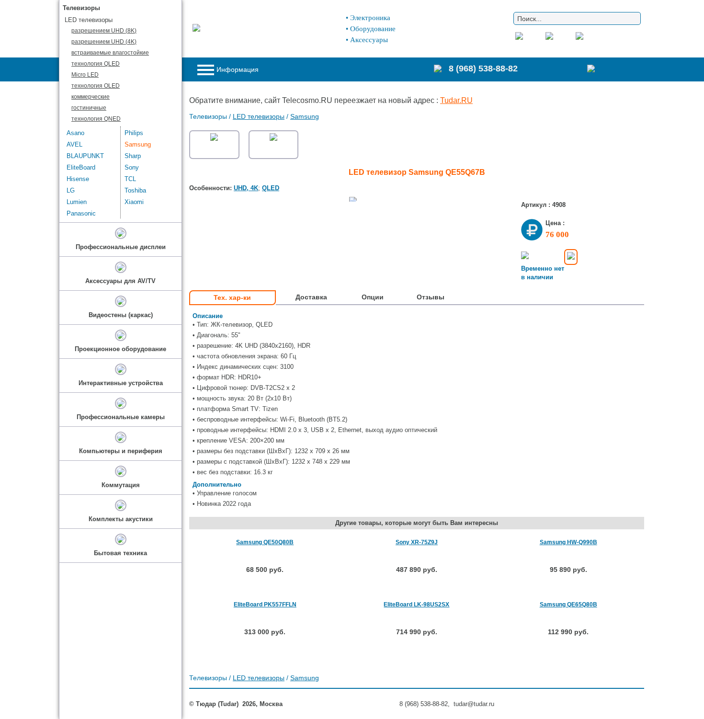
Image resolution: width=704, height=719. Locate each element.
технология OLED (95, 85)
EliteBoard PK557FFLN (265, 604)
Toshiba (135, 190)
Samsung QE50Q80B (265, 542)
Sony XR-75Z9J (417, 542)
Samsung (304, 116)
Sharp (133, 156)
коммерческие (90, 96)
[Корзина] (610, 69)
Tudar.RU (456, 100)
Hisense (78, 179)
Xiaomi (134, 201)
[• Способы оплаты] (571, 257)
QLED (270, 188)
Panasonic (81, 213)
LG (71, 190)
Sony (132, 167)
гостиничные (88, 107)
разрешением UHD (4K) (103, 41)
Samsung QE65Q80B (568, 604)
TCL (130, 179)
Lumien (77, 201)
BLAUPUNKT (85, 156)
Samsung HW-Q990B (568, 542)
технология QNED (96, 118)
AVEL (74, 144)
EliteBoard (81, 167)
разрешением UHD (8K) (103, 30)
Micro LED (85, 74)
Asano (75, 133)
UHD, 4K (246, 188)
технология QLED (95, 63)
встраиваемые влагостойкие (110, 52)
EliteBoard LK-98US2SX (416, 604)
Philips (134, 133)
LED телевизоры (258, 116)
